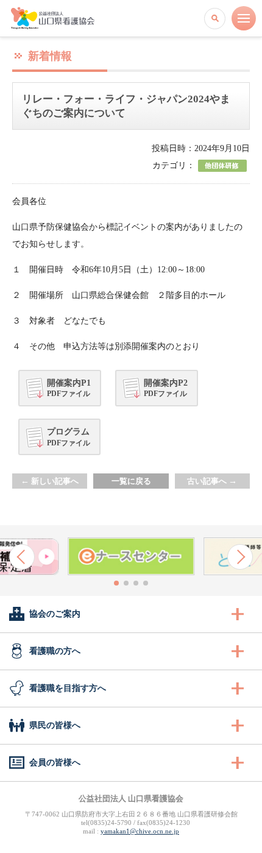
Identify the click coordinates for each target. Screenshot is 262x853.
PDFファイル (69, 388)
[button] (22, 557)
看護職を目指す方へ (67, 688)
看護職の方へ (54, 651)
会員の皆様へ (54, 762)
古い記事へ (212, 481)
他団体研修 (222, 166)
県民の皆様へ (54, 725)
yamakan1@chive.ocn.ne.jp (140, 831)
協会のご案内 (54, 613)
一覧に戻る (131, 481)
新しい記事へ (50, 481)
